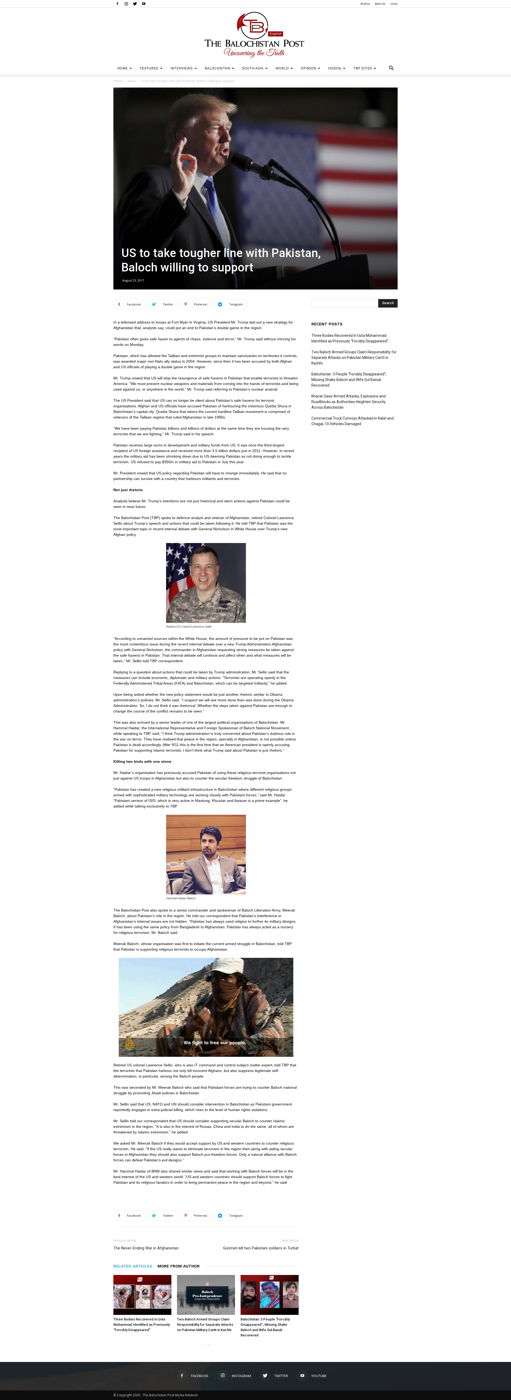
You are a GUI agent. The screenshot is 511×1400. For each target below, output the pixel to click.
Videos (334, 68)
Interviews (181, 68)
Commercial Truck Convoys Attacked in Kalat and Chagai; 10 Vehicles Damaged (352, 421)
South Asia (252, 68)
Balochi (380, 4)
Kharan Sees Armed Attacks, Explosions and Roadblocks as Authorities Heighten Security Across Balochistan (348, 401)
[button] (391, 68)
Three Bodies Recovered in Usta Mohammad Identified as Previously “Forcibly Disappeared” (141, 1324)
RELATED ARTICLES (132, 1266)
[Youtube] (144, 3)
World (282, 68)
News (132, 81)
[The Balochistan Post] (255, 35)
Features (149, 68)
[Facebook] (117, 3)
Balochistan (217, 68)
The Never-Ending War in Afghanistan (146, 1248)
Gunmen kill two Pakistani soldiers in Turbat (261, 1248)
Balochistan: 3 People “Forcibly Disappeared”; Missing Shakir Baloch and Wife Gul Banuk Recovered (348, 379)
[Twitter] (135, 3)
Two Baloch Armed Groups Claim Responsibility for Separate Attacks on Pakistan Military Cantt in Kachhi (205, 1324)
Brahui (365, 4)
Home (122, 68)
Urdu (394, 4)
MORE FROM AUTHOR (179, 1266)
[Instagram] (126, 3)
